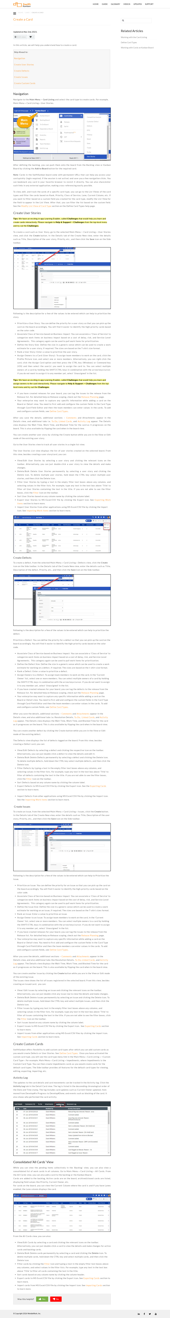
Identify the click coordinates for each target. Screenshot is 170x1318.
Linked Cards (65, 421)
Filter (36, 492)
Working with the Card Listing (134, 37)
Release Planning (90, 397)
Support (149, 4)
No (57, 1299)
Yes (44, 1299)
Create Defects (21, 71)
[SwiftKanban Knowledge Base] (22, 5)
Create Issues (21, 77)
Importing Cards (29, 1037)
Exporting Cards (98, 786)
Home (96, 4)
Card (27, 13)
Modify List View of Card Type (36, 206)
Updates (137, 4)
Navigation (19, 58)
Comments (72, 418)
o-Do (55, 421)
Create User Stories (24, 64)
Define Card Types (59, 411)
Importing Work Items (38, 510)
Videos (126, 4)
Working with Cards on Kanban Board (137, 47)
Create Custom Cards (24, 83)
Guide (105, 4)
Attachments (83, 713)
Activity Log (84, 421)
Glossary (115, 4)
